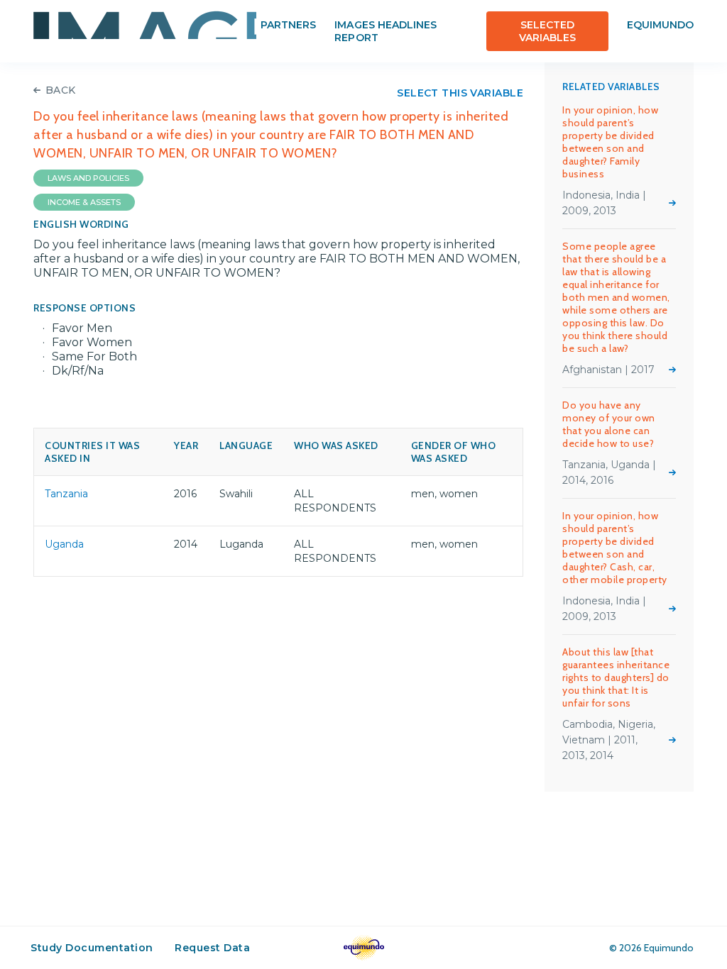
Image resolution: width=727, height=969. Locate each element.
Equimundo (660, 24)
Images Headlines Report (385, 31)
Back (60, 90)
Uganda (64, 544)
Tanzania (66, 493)
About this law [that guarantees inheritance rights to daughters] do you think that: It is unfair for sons (615, 677)
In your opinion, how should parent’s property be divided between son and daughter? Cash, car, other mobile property (614, 547)
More (672, 203)
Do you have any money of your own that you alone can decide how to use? (608, 424)
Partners (288, 24)
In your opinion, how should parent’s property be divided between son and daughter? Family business (610, 142)
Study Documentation (92, 947)
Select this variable (460, 93)
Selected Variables (547, 31)
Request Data (212, 947)
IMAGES (144, 25)
